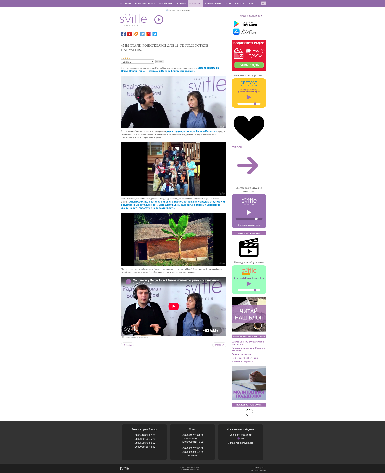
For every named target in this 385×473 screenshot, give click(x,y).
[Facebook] (123, 33)
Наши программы (213, 3)
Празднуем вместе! (242, 353)
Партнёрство (165, 3)
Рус (263, 3)
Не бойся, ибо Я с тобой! (245, 357)
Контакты (239, 3)
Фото (228, 3)
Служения (181, 3)
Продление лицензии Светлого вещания (248, 349)
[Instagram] (148, 33)
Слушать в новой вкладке (249, 225)
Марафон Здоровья (242, 361)
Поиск (252, 3)
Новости (196, 3)
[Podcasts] (136, 33)
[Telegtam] (142, 33)
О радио (127, 3)
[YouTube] (130, 33)
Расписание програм (145, 3)
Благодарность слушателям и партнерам (248, 343)
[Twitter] (155, 33)
